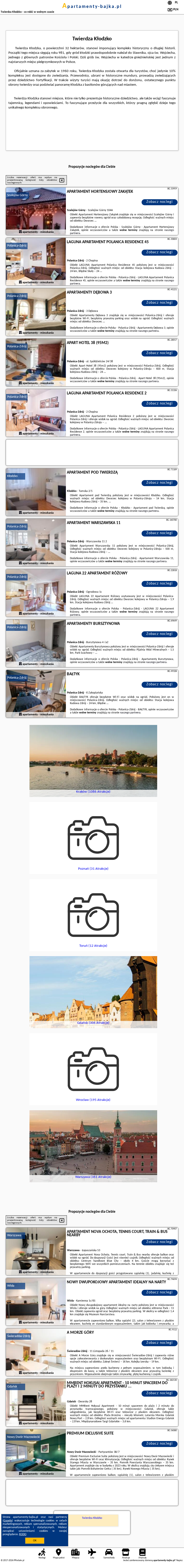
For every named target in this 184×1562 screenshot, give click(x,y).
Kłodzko (12, 476)
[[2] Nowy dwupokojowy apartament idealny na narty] (36, 1302)
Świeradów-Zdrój (18, 1336)
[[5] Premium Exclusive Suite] (36, 1453)
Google (8, 1520)
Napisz (179, 1560)
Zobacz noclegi (159, 202)
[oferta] (20, 232)
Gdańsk (12, 1386)
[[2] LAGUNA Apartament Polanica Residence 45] (36, 262)
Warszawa (14, 1235)
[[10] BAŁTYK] (36, 694)
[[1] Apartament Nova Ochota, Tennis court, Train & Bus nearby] (36, 1252)
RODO (22, 1534)
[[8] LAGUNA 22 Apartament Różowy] (36, 593)
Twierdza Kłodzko (92, 1518)
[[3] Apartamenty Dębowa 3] (36, 312)
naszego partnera (148, 331)
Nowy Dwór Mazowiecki (23, 1437)
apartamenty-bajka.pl (92, 6)
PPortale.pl (19, 1560)
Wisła (10, 1286)
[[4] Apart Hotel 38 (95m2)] (36, 363)
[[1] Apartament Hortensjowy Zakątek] (36, 211)
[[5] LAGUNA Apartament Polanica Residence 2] (36, 413)
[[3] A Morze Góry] (36, 1352)
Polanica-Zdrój (16, 245)
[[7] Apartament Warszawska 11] (36, 543)
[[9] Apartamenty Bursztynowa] (36, 644)
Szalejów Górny (17, 195)
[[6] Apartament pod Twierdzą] (36, 492)
